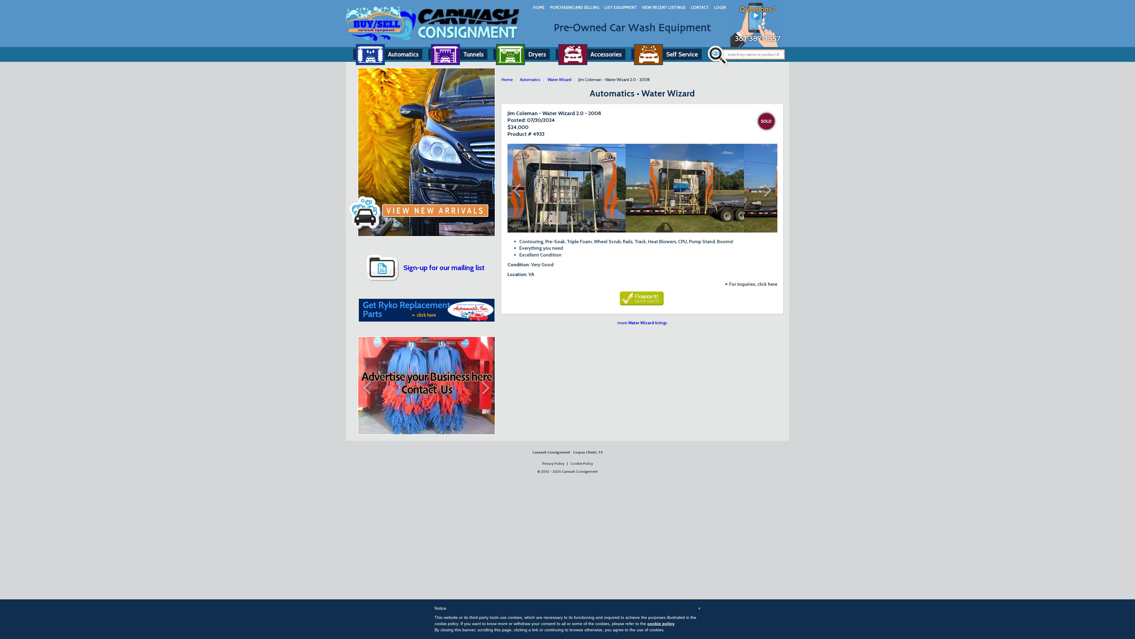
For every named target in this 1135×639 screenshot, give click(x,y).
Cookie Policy (581, 463)
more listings (642, 322)
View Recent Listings (663, 7)
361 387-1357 (758, 38)
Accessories (606, 54)
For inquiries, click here (753, 284)
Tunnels (473, 54)
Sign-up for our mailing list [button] (443, 267)
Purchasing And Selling (574, 7)
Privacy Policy (553, 463)
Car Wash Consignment (433, 23)
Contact (700, 7)
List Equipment (620, 7)
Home (539, 7)
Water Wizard (559, 79)
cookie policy (660, 623)
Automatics (403, 54)
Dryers (537, 54)
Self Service (682, 54)
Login (720, 7)
